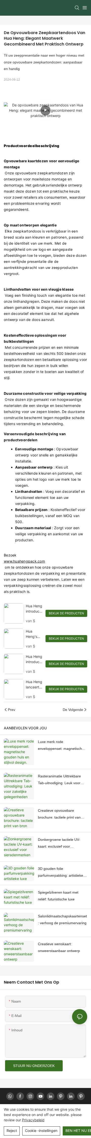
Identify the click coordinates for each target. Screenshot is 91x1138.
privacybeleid (33, 1120)
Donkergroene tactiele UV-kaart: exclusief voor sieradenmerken (59, 844)
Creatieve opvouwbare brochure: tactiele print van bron (59, 814)
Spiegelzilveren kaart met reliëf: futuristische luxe (58, 895)
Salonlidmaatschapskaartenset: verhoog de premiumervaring (62, 919)
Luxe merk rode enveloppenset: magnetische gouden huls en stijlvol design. (62, 746)
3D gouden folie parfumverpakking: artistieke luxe (60, 873)
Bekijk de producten (66, 613)
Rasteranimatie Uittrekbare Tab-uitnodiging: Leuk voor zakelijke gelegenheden (59, 780)
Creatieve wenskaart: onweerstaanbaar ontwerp (59, 947)
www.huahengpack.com (24, 561)
